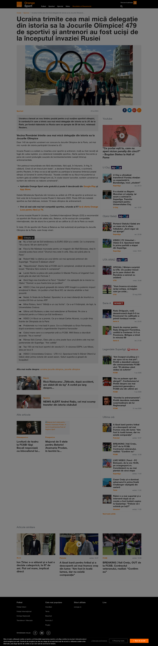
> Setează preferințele (99, 641)
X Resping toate (118, 641)
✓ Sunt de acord (139, 641)
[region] (79, 641)
